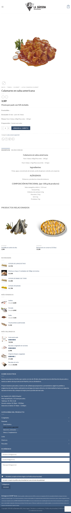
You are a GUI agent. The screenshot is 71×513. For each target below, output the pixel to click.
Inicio (3, 87)
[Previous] (1, 232)
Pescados (4, 443)
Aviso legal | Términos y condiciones (33, 508)
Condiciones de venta (35, 510)
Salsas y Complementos (10, 432)
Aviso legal (22, 476)
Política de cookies (64, 508)
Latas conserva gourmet (30, 87)
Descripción (5, 150)
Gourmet (16, 87)
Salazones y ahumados (9, 430)
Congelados (5, 418)
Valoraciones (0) (16, 150)
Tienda (9, 87)
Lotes (3, 436)
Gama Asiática (7, 424)
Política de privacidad (35, 476)
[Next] (69, 232)
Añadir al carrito (20, 128)
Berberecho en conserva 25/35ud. (46, 247)
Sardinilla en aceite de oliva (9, 247)
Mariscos (4, 440)
